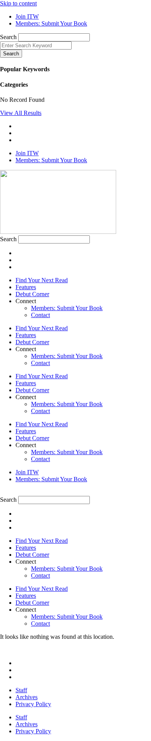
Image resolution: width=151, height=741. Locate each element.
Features (25, 287)
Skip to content (18, 3)
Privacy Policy (33, 704)
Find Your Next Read (41, 280)
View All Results (20, 113)
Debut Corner (32, 294)
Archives (26, 697)
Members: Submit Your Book (67, 308)
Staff (21, 690)
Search (8, 37)
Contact (40, 315)
